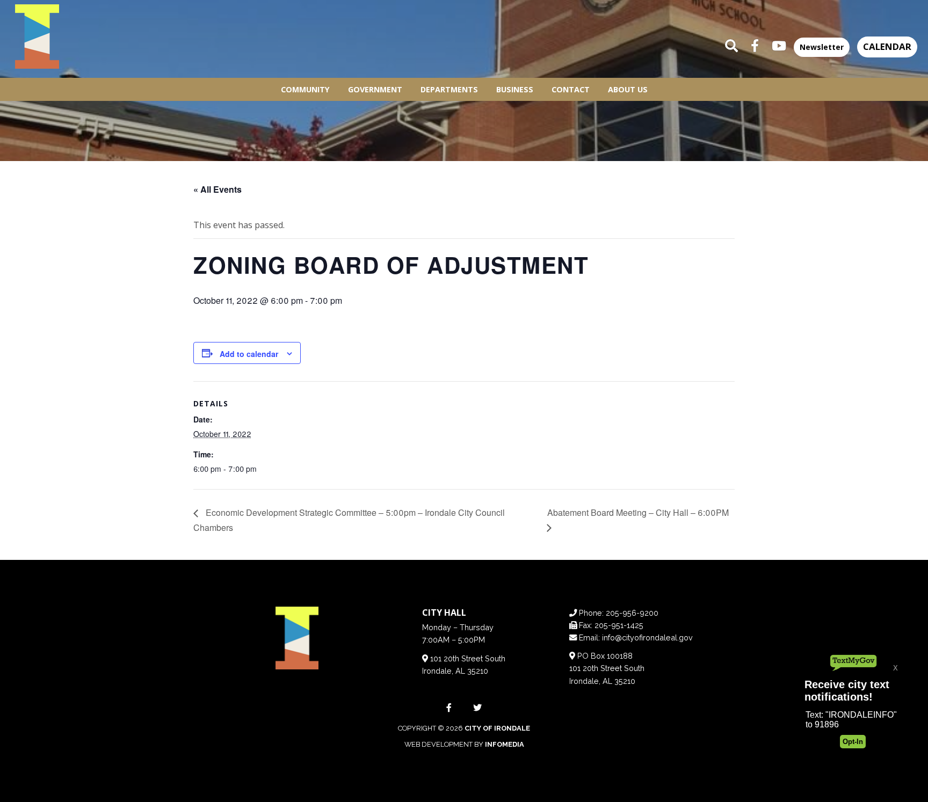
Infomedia (504, 744)
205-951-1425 (619, 625)
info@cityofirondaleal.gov (647, 637)
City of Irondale (497, 728)
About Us (628, 89)
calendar (887, 46)
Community (305, 89)
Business (514, 89)
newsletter (822, 47)
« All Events (217, 189)
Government (375, 89)
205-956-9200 (632, 612)
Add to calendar (249, 353)
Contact (571, 89)
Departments (449, 89)
